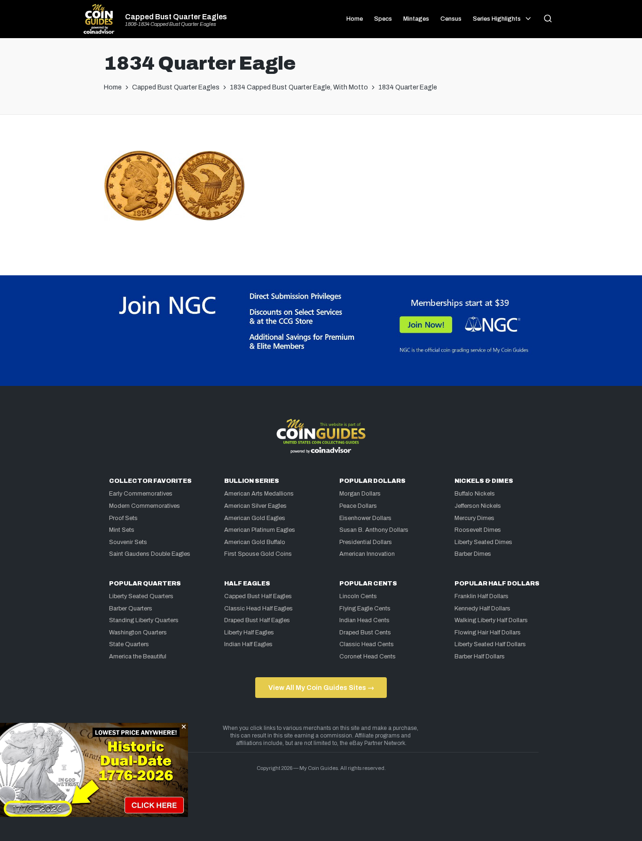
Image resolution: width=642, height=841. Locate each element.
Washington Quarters (138, 632)
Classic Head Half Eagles (258, 608)
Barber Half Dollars (479, 656)
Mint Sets (121, 530)
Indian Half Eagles (248, 644)
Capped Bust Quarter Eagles (176, 17)
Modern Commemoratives (144, 506)
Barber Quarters (130, 608)
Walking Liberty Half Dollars (491, 620)
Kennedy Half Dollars (482, 608)
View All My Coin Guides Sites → (321, 687)
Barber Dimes (472, 554)
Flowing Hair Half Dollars (487, 632)
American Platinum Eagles (259, 530)
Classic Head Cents (366, 644)
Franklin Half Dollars (481, 596)
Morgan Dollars (360, 493)
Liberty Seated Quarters (141, 596)
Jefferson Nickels (477, 506)
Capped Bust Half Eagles (258, 596)
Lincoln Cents (358, 596)
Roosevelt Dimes (477, 530)
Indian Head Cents (364, 620)
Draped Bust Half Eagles (257, 620)
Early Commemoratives (140, 493)
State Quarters (129, 644)
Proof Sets (123, 518)
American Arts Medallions (259, 493)
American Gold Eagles (254, 518)
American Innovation (367, 554)
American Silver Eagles (255, 506)
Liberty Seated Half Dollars (490, 644)
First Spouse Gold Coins (258, 554)
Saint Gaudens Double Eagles (149, 554)
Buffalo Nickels (474, 493)
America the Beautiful (137, 656)
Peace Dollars (358, 506)
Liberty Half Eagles (249, 632)
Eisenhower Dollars (365, 518)
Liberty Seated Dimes (483, 542)
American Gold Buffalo (254, 542)
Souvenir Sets (128, 542)
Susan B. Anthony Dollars (373, 530)
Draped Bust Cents (365, 632)
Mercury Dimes (474, 518)
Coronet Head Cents (367, 656)
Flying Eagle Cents (365, 608)
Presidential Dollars (365, 542)
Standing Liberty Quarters (144, 620)
